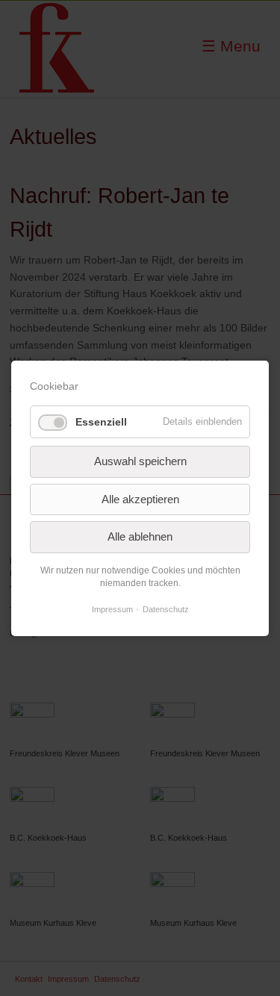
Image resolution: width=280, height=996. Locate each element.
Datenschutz (166, 609)
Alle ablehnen (140, 536)
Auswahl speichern (140, 461)
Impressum (112, 609)
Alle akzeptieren (140, 498)
